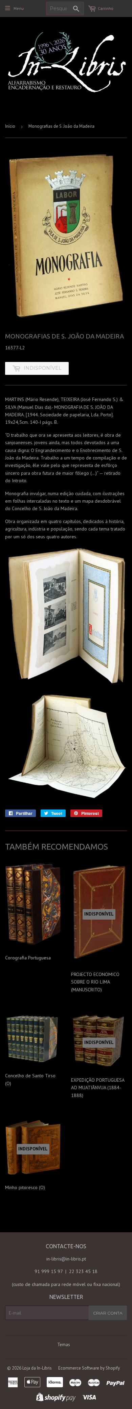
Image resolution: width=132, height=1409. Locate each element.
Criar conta (108, 1313)
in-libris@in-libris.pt (66, 1259)
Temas (63, 1344)
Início (10, 126)
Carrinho (105, 8)
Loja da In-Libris (37, 1368)
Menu (19, 8)
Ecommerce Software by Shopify (89, 1368)
